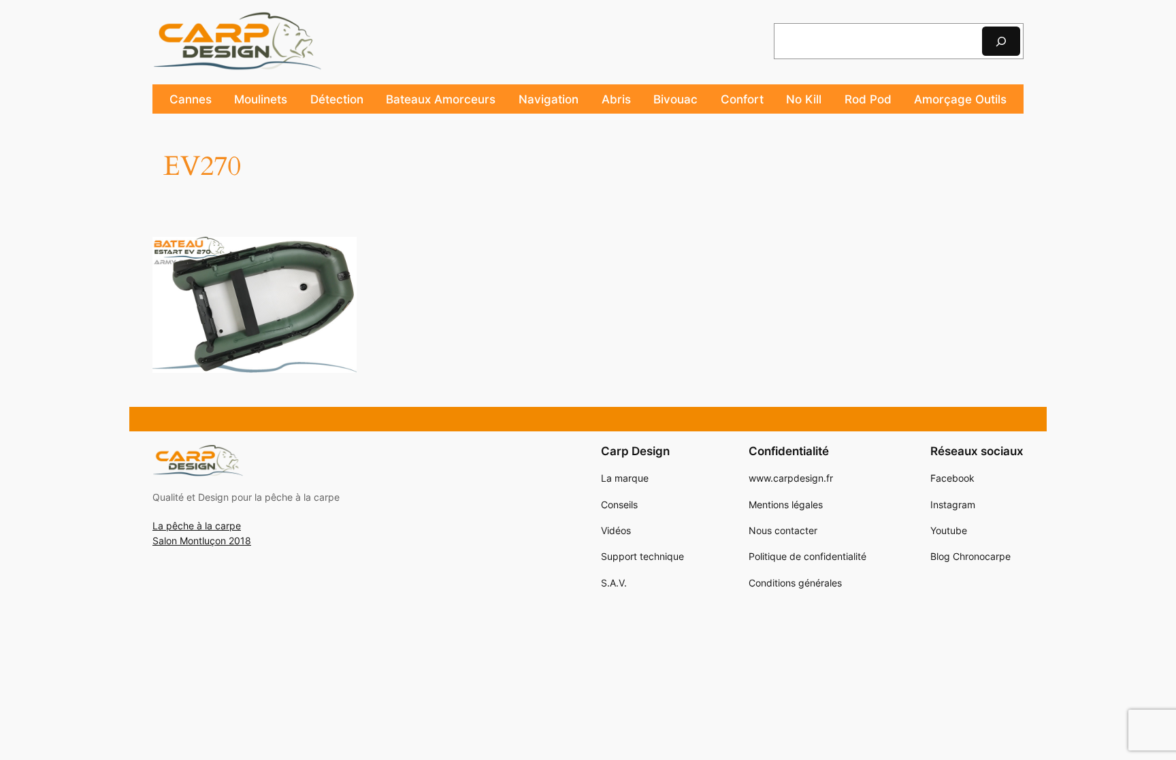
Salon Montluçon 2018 (201, 540)
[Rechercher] (1001, 41)
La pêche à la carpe (196, 525)
